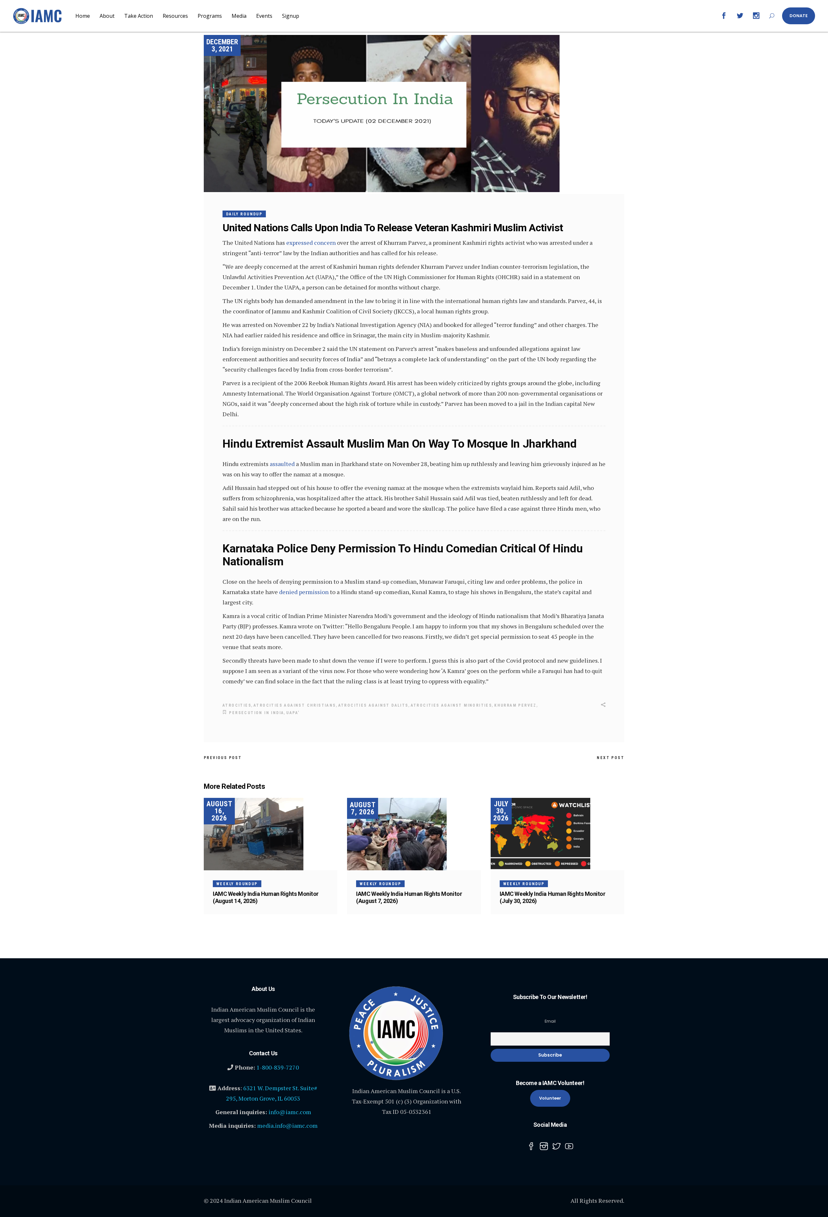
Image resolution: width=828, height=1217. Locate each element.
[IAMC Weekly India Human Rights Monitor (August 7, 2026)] (414, 834)
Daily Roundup (244, 214)
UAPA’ (293, 713)
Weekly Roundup (237, 884)
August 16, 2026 (219, 811)
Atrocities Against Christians (295, 705)
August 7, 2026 (363, 808)
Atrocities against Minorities (451, 705)
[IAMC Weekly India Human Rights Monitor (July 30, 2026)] (557, 834)
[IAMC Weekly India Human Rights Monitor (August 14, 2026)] (270, 834)
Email (550, 1021)
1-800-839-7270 (277, 1067)
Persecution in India (256, 713)
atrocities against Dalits (373, 705)
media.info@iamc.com (287, 1125)
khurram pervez (515, 705)
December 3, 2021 (222, 45)
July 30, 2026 (501, 811)
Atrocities (237, 705)
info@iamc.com (289, 1112)
